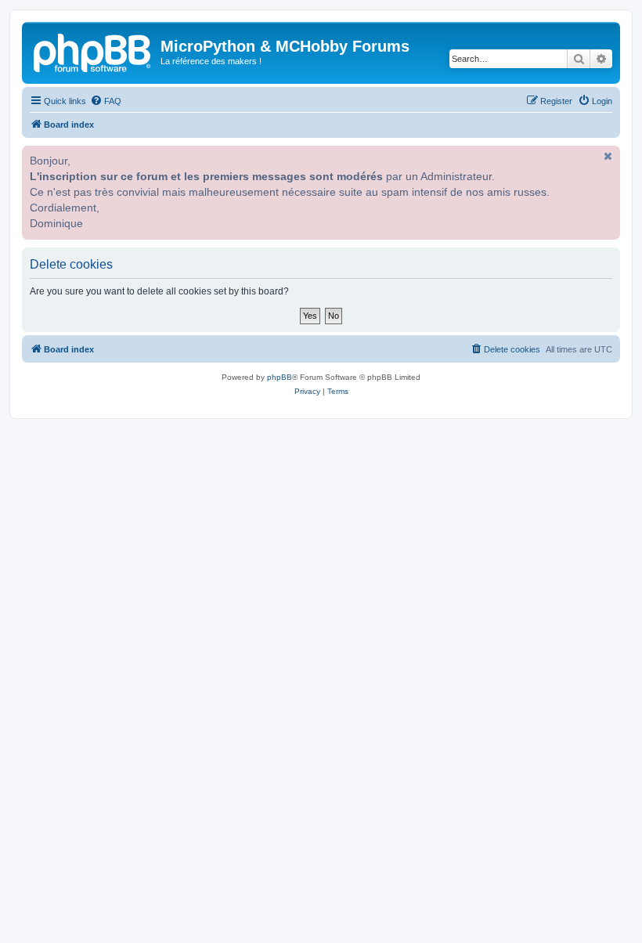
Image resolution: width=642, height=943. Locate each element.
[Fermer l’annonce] (606, 155)
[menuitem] (105, 101)
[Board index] (93, 51)
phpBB (279, 377)
